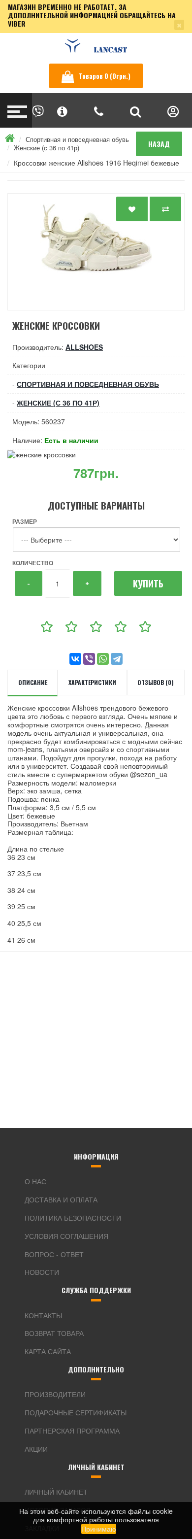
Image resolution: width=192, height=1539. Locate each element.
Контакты (43, 1315)
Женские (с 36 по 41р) (46, 147)
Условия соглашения (66, 1236)
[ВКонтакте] (75, 659)
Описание (32, 682)
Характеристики (92, 682)
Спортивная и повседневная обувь (77, 139)
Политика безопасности (73, 1218)
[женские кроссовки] (96, 251)
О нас (35, 1181)
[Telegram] (117, 659)
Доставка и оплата (61, 1199)
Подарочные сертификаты (76, 1412)
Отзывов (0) (155, 682)
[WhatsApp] (103, 659)
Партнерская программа (72, 1431)
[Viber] (89, 659)
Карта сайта (48, 1351)
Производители (55, 1394)
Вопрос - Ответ (54, 1254)
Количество (32, 562)
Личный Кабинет (56, 1492)
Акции (36, 1449)
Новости (42, 1272)
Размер (24, 521)
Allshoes (84, 347)
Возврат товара (54, 1333)
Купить (148, 583)
